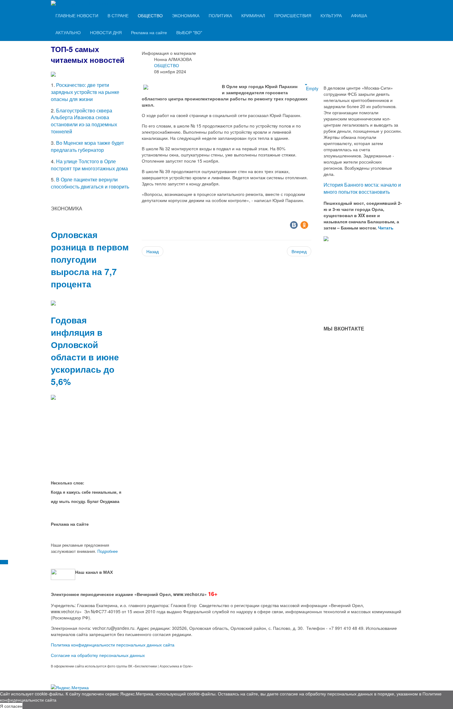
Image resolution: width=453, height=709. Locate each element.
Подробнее (107, 551)
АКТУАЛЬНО (68, 32)
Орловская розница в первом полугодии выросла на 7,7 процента (90, 259)
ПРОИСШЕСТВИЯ (292, 15)
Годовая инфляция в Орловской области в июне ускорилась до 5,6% (85, 351)
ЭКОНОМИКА (185, 15)
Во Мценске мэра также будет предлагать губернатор (87, 146)
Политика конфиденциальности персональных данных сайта (112, 645)
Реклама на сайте (149, 32)
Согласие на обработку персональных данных (98, 655)
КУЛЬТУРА (331, 15)
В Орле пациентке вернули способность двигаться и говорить (90, 183)
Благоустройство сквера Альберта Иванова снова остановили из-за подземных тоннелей (84, 121)
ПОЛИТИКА (220, 15)
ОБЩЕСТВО (150, 15)
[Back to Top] (4, 562)
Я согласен (11, 706)
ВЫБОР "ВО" (189, 32)
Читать (386, 228)
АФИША (359, 15)
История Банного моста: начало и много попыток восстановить (362, 188)
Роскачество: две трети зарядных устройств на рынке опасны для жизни (85, 92)
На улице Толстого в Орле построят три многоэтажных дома (89, 165)
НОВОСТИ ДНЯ (106, 32)
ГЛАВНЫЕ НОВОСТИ (76, 15)
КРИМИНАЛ (253, 15)
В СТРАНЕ (118, 15)
